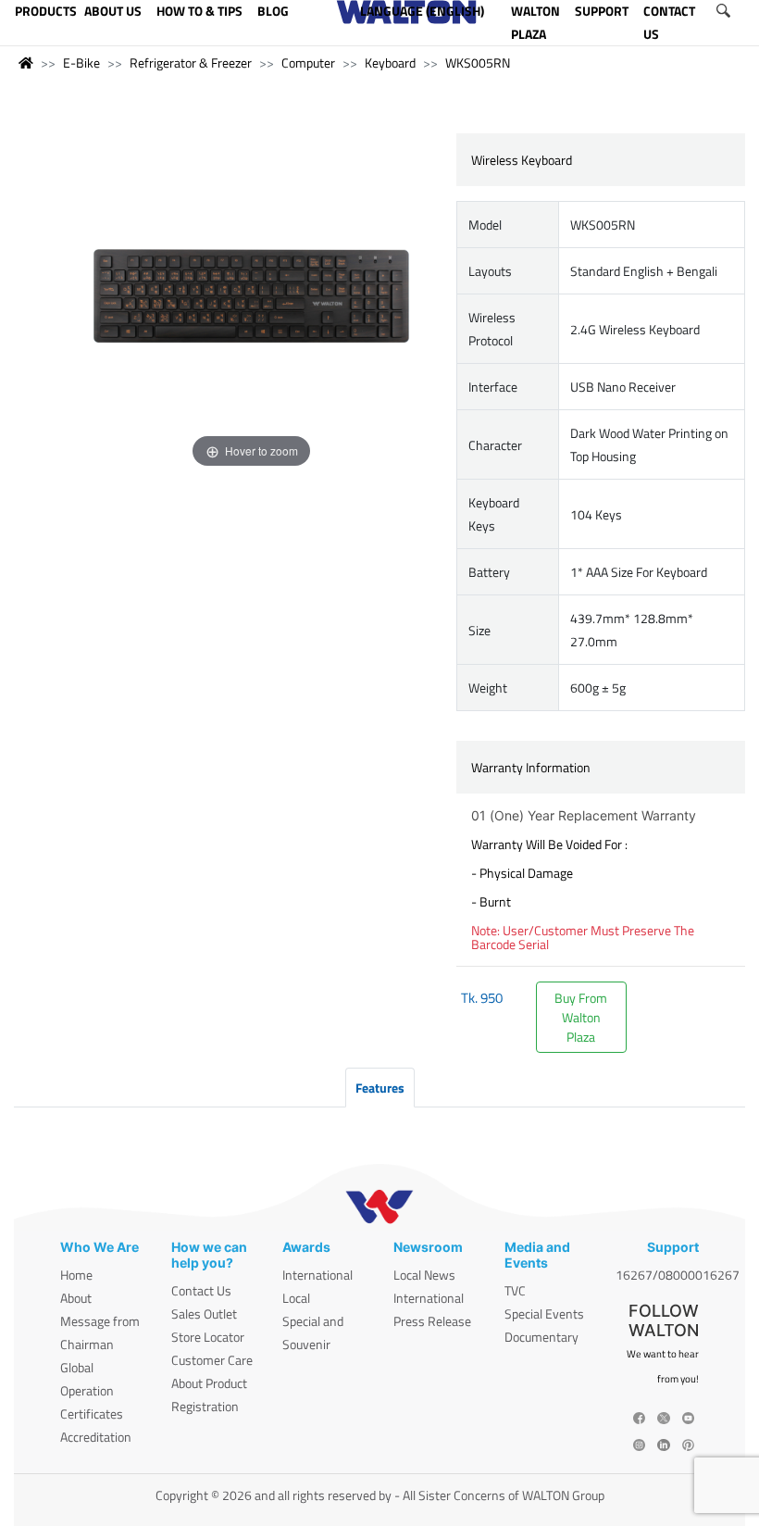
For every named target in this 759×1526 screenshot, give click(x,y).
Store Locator (207, 1336)
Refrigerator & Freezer (191, 62)
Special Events (544, 1313)
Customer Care (212, 1360)
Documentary (541, 1336)
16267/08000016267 (678, 1274)
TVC (515, 1290)
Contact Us (201, 1290)
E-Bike (81, 62)
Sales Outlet (204, 1313)
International (317, 1274)
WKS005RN (477, 62)
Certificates (91, 1413)
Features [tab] (379, 1087)
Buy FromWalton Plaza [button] (580, 1017)
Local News (424, 1274)
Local (296, 1297)
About (76, 1297)
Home (76, 1274)
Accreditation (95, 1436)
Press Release (432, 1321)
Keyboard (390, 62)
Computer (308, 62)
